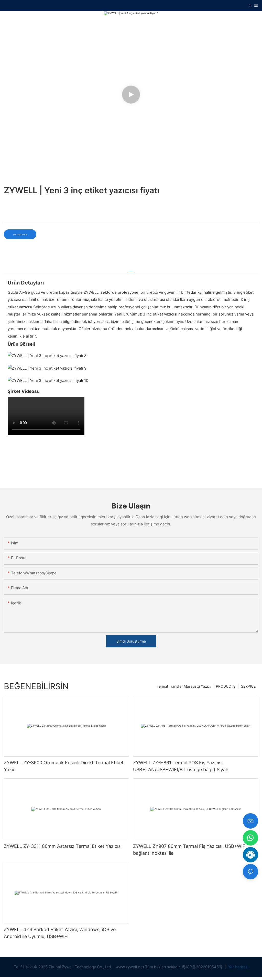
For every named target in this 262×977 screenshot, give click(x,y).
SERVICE (248, 686)
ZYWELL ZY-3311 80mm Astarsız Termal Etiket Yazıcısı (63, 846)
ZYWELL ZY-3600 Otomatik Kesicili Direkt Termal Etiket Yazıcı (64, 766)
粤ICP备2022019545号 (203, 966)
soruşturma (20, 234)
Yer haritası (237, 966)
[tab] (131, 269)
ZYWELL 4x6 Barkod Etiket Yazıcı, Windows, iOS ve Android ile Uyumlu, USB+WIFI (60, 933)
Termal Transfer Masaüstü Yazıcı (184, 686)
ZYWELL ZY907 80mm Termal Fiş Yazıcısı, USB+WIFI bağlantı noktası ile (190, 849)
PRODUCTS (226, 686)
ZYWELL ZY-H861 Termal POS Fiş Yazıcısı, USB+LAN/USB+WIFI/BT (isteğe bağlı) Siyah (180, 766)
